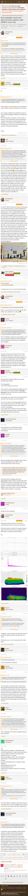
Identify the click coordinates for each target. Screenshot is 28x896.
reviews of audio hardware (10, 7)
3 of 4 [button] (14, 854)
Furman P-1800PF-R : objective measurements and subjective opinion (13, 867)
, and (11, 292)
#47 (26, 324)
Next (18, 854)
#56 (26, 672)
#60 (26, 819)
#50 (26, 424)
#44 (26, 204)
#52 (26, 508)
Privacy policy (19, 888)
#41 (26, 37)
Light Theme (5, 885)
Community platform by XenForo (13, 892)
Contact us (3, 888)
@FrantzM (4, 99)
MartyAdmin (5, 24)
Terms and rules (11, 888)
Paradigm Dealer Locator (8, 493)
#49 (26, 376)
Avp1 (5, 870)
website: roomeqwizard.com (11, 106)
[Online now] (4, 274)
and (9, 135)
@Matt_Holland (5, 310)
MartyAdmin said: (6, 97)
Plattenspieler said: (6, 786)
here (5, 11)
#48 (26, 351)
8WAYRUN (18, 894)
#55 (26, 654)
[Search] (26, 1)
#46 (26, 302)
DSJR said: (4, 40)
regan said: (4, 822)
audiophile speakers (22, 24)
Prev (9, 854)
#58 (26, 746)
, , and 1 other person (14, 266)
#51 (26, 440)
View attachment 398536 (7, 285)
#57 (26, 713)
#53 (26, 520)
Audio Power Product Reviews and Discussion (16, 870)
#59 (26, 783)
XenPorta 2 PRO (4, 894)
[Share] (24, 38)
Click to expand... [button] (14, 53)
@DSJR (2, 56)
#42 (26, 88)
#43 (26, 145)
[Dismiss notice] (25, 6)
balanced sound (4, 26)
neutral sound (12, 26)
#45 (26, 278)
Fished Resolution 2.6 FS (16, 355)
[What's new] (23, 1)
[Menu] (2, 1)
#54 (26, 613)
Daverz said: (4, 675)
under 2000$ (4, 28)
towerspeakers (20, 26)
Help (24, 888)
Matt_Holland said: (6, 305)
